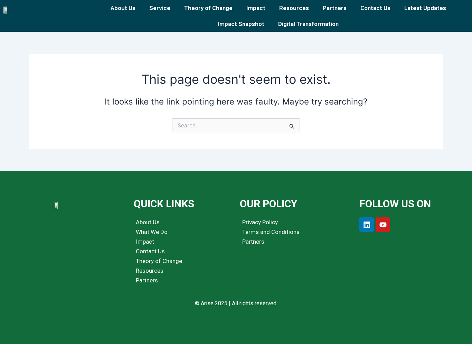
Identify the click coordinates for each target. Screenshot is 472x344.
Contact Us (375, 7)
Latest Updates (425, 7)
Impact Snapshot (241, 23)
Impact (255, 7)
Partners (335, 7)
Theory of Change (208, 7)
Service (159, 7)
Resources (294, 7)
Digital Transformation (308, 23)
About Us (123, 7)
